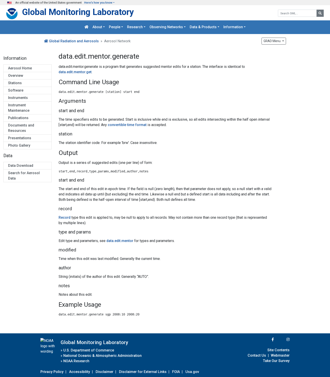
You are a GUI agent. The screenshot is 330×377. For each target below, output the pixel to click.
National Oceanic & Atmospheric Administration (102, 355)
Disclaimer (104, 372)
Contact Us (257, 355)
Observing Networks (166, 27)
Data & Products (203, 27)
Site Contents (278, 350)
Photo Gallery (19, 145)
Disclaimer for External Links (143, 372)
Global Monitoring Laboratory (78, 12)
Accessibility (79, 372)
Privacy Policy (52, 372)
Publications (18, 118)
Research (135, 27)
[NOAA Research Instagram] (282, 339)
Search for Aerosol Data (24, 175)
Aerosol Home (20, 68)
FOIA (176, 372)
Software (15, 90)
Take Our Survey (276, 361)
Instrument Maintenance (18, 108)
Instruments (18, 98)
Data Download (20, 165)
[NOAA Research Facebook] (266, 339)
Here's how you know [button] (98, 2)
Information (233, 27)
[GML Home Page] (86, 27)
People (114, 27)
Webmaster (280, 355)
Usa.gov (192, 372)
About (97, 27)
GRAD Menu (272, 41)
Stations (15, 83)
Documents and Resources (21, 128)
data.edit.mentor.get (75, 72)
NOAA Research (76, 361)
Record (64, 217)
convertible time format (127, 125)
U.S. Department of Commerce (88, 350)
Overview (15, 75)
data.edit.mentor (119, 241)
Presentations (19, 138)
